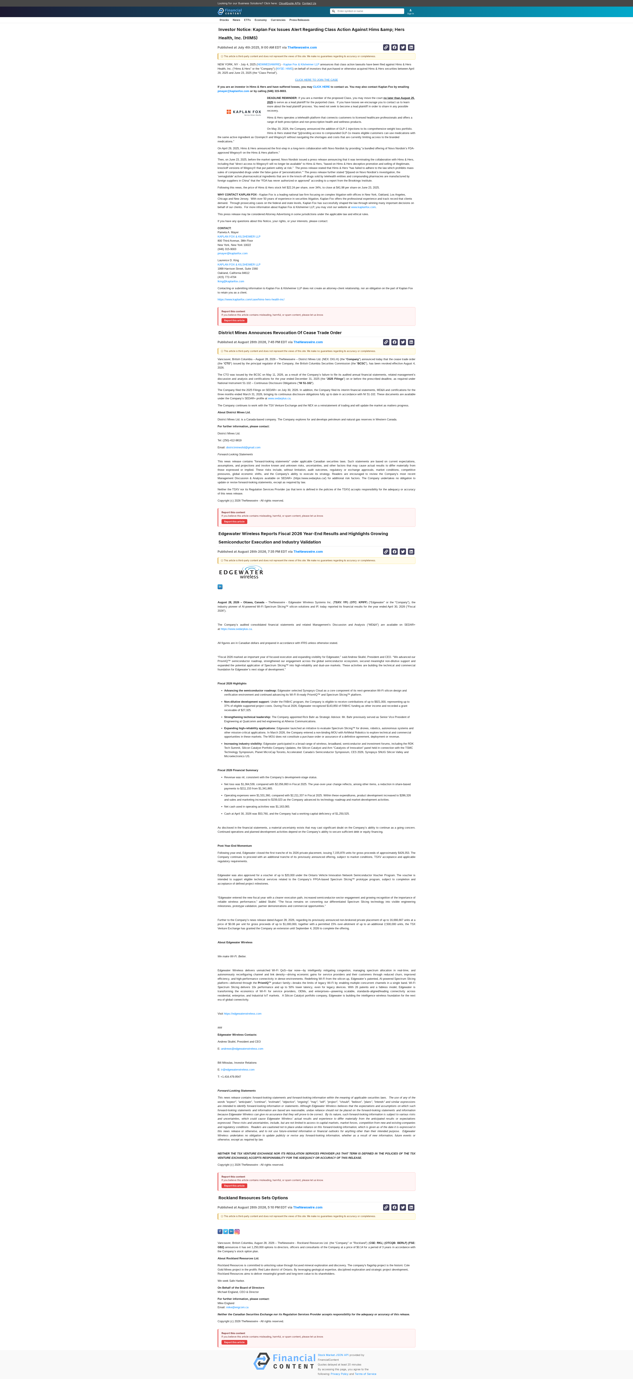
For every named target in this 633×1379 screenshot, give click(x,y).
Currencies (278, 20)
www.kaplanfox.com (363, 207)
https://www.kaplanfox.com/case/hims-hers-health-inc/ (251, 299)
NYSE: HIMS (285, 68)
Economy (261, 20)
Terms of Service (365, 1374)
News (236, 20)
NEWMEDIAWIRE (268, 64)
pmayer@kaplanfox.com (233, 253)
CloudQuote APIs (290, 3)
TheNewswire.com (302, 47)
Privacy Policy (339, 1374)
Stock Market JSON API (333, 1355)
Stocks (224, 20)
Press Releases (299, 20)
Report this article (234, 320)
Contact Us (309, 3)
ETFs (247, 20)
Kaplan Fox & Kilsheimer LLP (301, 64)
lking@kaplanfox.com (231, 281)
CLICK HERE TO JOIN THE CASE (316, 79)
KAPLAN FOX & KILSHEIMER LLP (239, 236)
